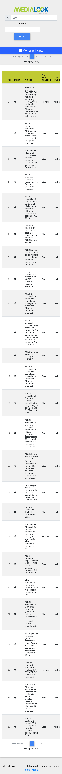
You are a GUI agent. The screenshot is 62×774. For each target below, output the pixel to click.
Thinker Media (30, 769)
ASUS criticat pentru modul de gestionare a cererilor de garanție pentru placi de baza (31, 257)
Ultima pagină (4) (31, 61)
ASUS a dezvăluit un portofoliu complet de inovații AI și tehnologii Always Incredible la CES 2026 (31, 376)
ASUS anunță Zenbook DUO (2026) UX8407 (31, 355)
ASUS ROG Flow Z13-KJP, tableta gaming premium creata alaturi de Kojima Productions (31, 158)
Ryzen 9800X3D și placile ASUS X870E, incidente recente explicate (31, 279)
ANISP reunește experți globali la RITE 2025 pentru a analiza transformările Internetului (31, 564)
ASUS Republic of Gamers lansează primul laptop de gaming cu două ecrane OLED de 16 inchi (31, 403)
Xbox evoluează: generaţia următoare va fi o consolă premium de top (31, 587)
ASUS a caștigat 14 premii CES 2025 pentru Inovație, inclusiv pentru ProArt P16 (31, 726)
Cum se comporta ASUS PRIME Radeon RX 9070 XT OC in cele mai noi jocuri (31, 669)
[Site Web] (16, 102)
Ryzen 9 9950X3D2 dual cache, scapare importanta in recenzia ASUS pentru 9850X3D (31, 234)
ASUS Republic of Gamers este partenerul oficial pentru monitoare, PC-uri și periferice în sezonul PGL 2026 (31, 207)
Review (45, 102)
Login (22, 36)
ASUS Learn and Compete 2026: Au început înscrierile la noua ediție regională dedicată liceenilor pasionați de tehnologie (31, 466)
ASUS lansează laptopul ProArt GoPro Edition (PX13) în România (31, 181)
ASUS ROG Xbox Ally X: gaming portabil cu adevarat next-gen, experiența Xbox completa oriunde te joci (30, 536)
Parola (22, 23)
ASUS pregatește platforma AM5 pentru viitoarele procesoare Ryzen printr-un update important (31, 133)
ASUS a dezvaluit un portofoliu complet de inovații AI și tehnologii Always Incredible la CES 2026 (31, 303)
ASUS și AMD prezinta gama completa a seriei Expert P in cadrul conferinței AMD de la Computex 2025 (31, 644)
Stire (44, 133)
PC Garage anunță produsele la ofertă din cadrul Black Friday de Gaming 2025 (31, 492)
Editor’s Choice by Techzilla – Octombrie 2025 (30, 512)
